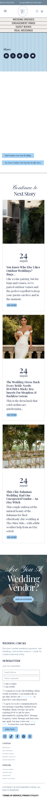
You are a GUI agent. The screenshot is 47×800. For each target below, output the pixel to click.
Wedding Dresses (23, 19)
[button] (6, 56)
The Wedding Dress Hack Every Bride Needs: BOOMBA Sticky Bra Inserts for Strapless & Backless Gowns (23, 389)
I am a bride (9, 686)
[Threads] (29, 736)
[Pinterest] (23, 736)
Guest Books (23, 26)
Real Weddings (23, 30)
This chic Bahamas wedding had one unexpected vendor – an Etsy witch (22, 497)
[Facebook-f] (17, 736)
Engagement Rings (23, 23)
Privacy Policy (27, 696)
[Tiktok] (11, 736)
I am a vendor (10, 683)
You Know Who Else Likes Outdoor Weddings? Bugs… (23, 270)
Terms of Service (11, 795)
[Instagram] (4, 736)
